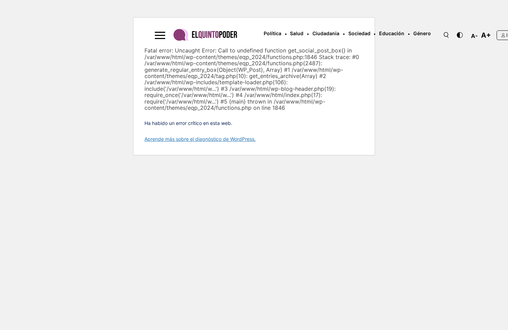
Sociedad (359, 33)
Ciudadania (325, 33)
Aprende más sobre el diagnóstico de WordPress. (200, 139)
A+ (486, 35)
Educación (391, 33)
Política (272, 33)
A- (474, 36)
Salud (296, 33)
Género (422, 33)
